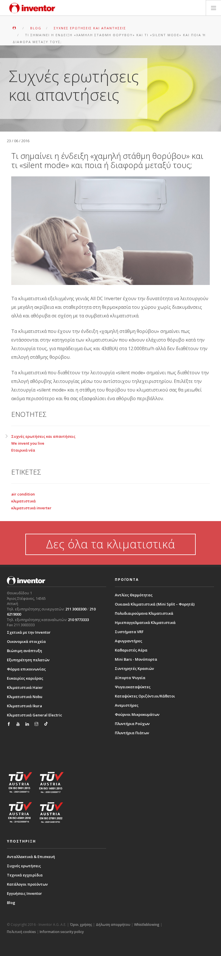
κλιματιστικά (23, 501)
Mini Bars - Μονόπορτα (136, 659)
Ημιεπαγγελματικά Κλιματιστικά (145, 622)
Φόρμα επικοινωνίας (26, 669)
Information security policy (62, 931)
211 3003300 (75, 609)
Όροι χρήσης (81, 924)
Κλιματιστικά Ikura (24, 705)
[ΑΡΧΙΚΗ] (15, 28)
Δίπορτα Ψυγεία (130, 677)
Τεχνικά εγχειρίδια (25, 875)
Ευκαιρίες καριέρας (25, 678)
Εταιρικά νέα (23, 450)
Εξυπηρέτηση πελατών (28, 659)
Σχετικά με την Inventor (29, 632)
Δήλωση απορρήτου (113, 924)
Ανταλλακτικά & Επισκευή (31, 856)
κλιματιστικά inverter (31, 507)
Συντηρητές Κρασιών (134, 668)
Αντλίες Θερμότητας (134, 595)
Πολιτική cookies (21, 931)
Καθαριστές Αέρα (131, 650)
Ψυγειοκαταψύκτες (132, 686)
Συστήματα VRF (129, 631)
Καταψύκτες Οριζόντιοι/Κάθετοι (145, 696)
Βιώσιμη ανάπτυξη (24, 650)
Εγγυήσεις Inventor (24, 893)
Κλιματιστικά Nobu (24, 696)
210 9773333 (78, 619)
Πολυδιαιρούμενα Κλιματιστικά (144, 613)
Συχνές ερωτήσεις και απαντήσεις (43, 436)
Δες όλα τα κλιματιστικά (110, 544)
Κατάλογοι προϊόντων (27, 884)
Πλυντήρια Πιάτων (132, 732)
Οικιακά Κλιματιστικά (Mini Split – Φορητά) (155, 604)
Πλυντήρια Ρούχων (132, 723)
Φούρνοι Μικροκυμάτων (137, 714)
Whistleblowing (146, 924)
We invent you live (27, 443)
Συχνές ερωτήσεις (24, 865)
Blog (11, 902)
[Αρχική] (32, 8)
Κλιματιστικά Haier (25, 687)
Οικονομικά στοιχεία (26, 641)
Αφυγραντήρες (128, 640)
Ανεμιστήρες (126, 705)
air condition (23, 494)
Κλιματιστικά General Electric (34, 715)
